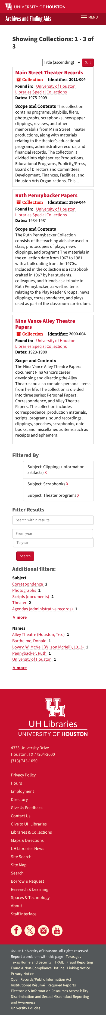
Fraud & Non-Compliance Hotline (37, 968)
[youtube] (57, 930)
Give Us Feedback (27, 808)
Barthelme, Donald (29, 641)
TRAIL (59, 962)
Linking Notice (78, 968)
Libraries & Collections (31, 832)
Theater (19, 603)
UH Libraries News (27, 849)
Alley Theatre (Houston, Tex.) (39, 635)
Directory (19, 800)
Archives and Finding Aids (28, 19)
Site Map (19, 865)
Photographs (24, 590)
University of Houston (32, 659)
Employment (22, 791)
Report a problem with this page (37, 956)
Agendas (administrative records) (43, 609)
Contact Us (20, 816)
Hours (16, 783)
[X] (29, 930)
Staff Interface (23, 914)
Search (17, 873)
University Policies (25, 1008)
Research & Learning (29, 889)
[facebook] (16, 930)
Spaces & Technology (30, 898)
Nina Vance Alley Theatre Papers (45, 324)
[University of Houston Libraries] (53, 717)
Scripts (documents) (31, 597)
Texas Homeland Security (31, 962)
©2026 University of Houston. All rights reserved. (50, 951)
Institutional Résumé (28, 985)
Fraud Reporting (80, 962)
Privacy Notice (22, 974)
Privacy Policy (23, 775)
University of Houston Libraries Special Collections (45, 89)
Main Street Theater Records (49, 73)
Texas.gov (74, 956)
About (16, 906)
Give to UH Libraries (29, 824)
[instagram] (43, 930)
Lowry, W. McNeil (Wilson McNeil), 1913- (48, 647)
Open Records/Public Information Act (41, 979)
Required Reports (62, 985)
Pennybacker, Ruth (29, 653)
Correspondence (28, 584)
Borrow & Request (27, 881)
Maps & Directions (27, 840)
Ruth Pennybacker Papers (46, 195)
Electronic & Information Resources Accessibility (49, 991)
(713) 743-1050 (24, 761)
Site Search (21, 857)
